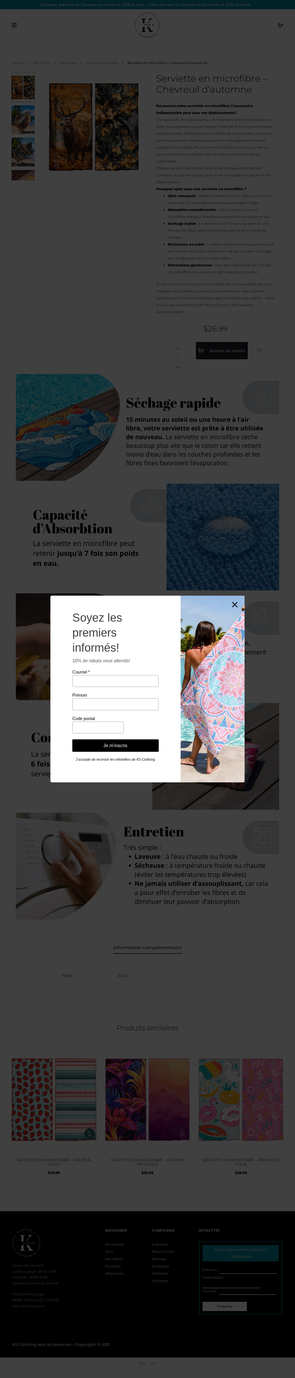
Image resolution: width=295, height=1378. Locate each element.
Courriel (81, 672)
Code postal (83, 718)
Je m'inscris (115, 745)
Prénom (79, 695)
